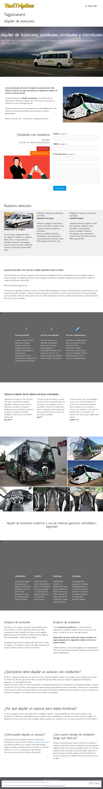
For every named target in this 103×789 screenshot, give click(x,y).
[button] (91, 6)
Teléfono (60, 144)
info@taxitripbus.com (40, 153)
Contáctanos (59, 188)
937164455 (15, 750)
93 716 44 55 (43, 149)
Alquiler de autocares (19, 21)
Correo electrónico (64, 154)
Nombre (60, 134)
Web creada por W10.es (51, 780)
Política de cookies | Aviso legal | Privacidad (54, 785)
